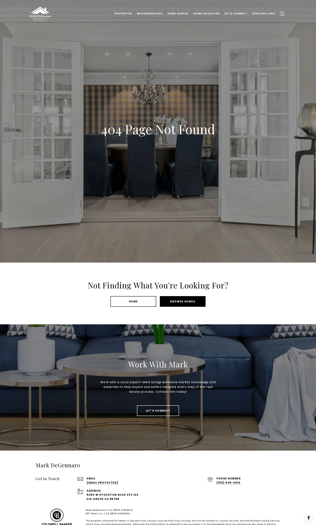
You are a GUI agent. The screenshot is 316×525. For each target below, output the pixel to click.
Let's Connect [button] (158, 410)
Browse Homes (182, 301)
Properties (123, 13)
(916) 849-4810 (228, 483)
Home (133, 301)
